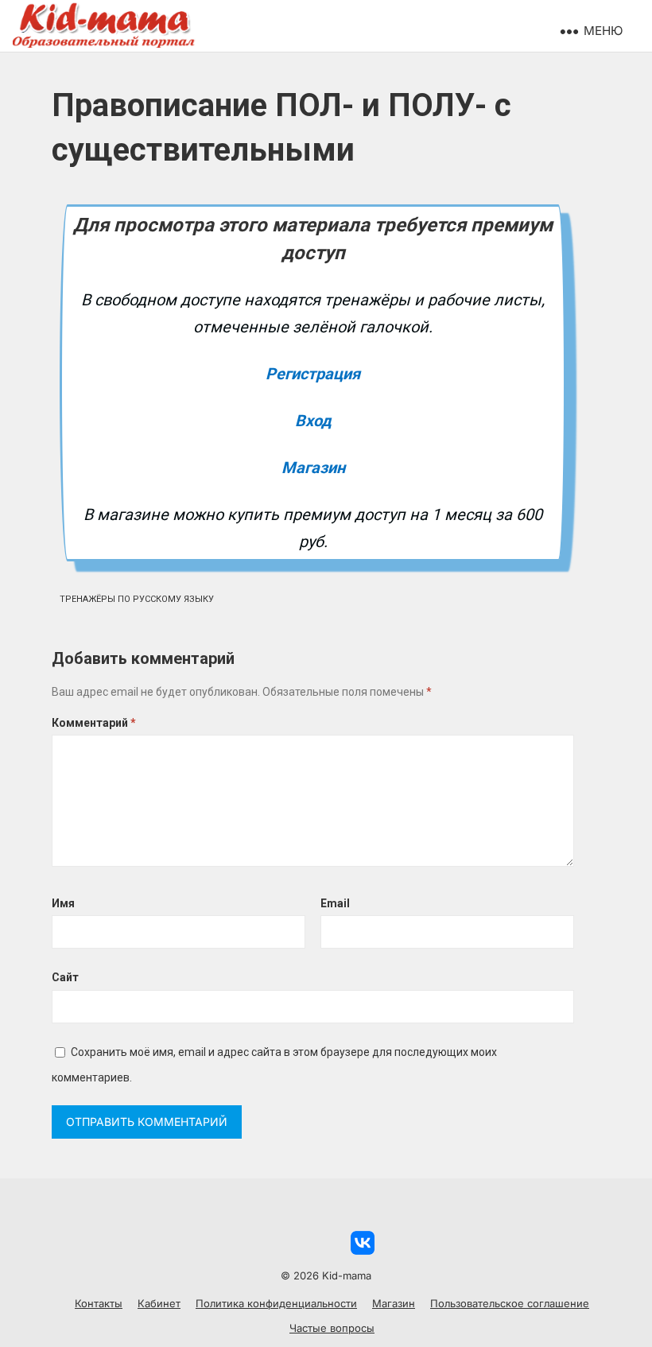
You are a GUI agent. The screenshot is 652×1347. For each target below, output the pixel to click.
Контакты (98, 1303)
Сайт (65, 977)
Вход (313, 420)
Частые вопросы (332, 1328)
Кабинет (159, 1303)
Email (335, 903)
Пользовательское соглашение (509, 1303)
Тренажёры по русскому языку (137, 599)
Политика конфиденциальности (276, 1303)
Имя (63, 903)
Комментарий (94, 722)
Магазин (313, 467)
